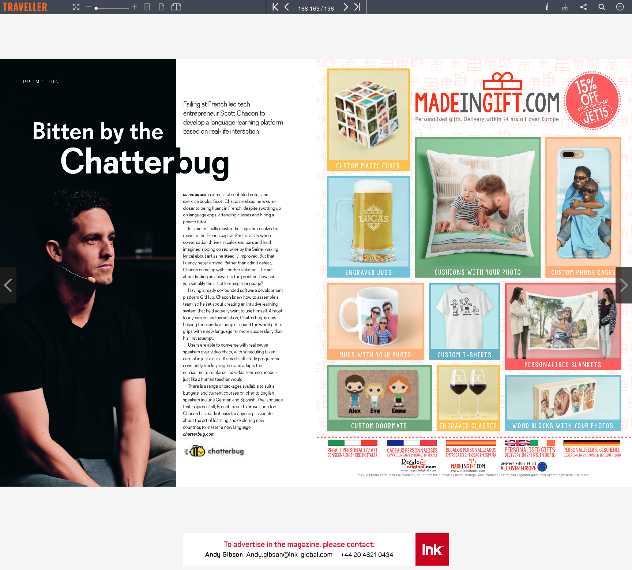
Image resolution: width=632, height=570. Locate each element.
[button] (35, 7)
